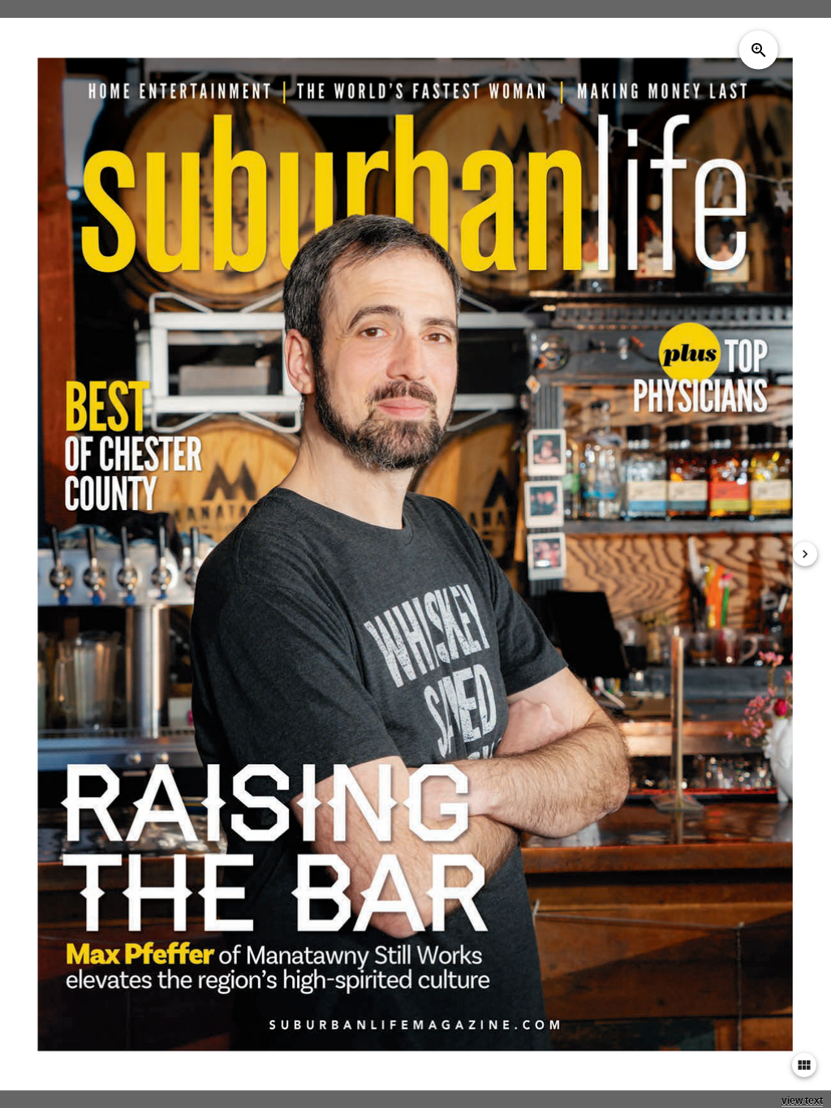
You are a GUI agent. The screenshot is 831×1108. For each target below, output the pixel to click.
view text (802, 1100)
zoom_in (759, 49)
